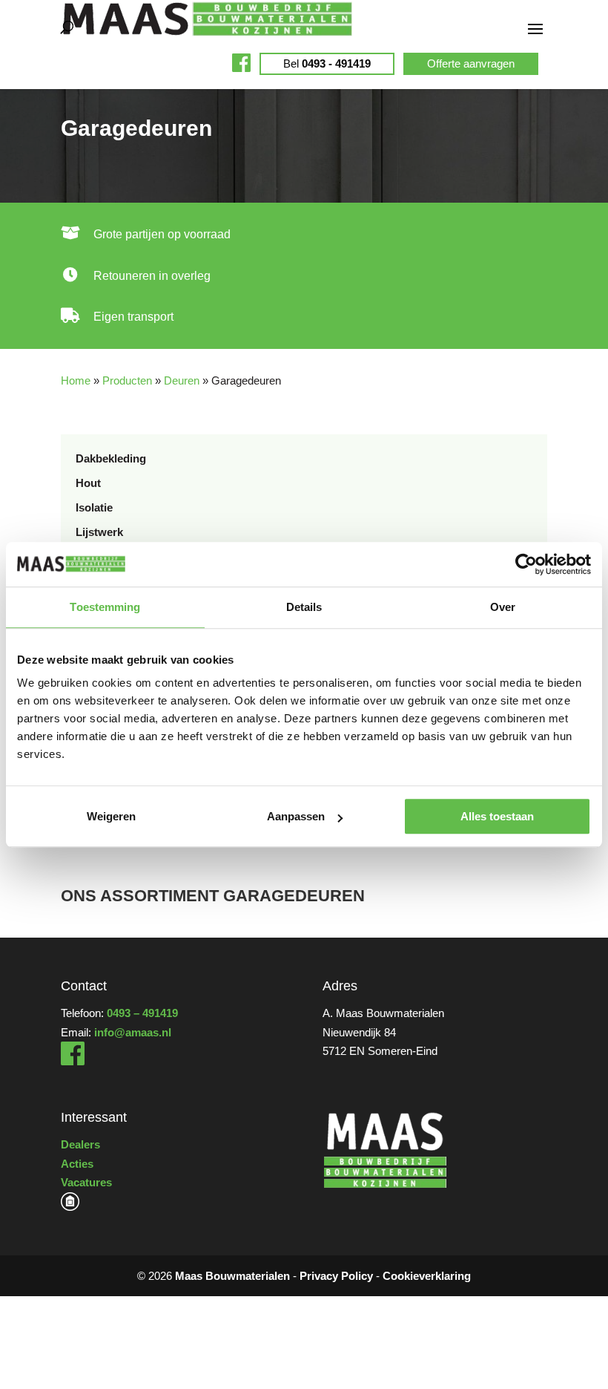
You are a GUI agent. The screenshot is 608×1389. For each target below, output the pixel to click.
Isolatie (94, 507)
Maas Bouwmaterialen (232, 1275)
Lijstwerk (99, 532)
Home (75, 380)
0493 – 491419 (142, 1013)
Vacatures (86, 1182)
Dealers (80, 1144)
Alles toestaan (497, 816)
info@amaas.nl (132, 1032)
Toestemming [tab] (105, 607)
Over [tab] (502, 607)
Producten (127, 380)
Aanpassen (296, 816)
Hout (88, 483)
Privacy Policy (336, 1275)
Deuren (181, 380)
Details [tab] (304, 607)
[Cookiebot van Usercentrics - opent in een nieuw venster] (526, 564)
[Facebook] (73, 1061)
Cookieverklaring (427, 1275)
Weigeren (111, 816)
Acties (77, 1163)
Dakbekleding (111, 458)
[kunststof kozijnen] (70, 1206)
